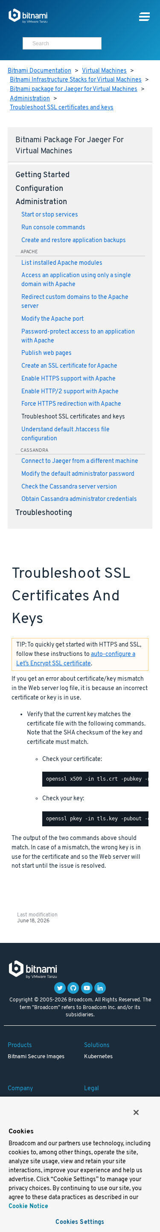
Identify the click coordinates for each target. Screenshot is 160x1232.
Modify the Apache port (52, 319)
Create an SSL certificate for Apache (69, 366)
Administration (30, 99)
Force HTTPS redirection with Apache (71, 404)
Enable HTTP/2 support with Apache (70, 391)
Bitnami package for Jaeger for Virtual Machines (73, 89)
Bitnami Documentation (39, 71)
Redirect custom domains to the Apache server (74, 302)
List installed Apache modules (61, 263)
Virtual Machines (104, 71)
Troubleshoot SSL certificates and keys (61, 108)
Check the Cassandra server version (69, 487)
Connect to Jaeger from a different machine (79, 461)
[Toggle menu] (144, 17)
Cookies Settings (79, 1222)
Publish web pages (46, 353)
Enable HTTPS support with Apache (68, 379)
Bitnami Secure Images (36, 1056)
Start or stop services (49, 215)
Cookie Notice (28, 1206)
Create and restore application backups (73, 240)
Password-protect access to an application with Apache (78, 336)
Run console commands (53, 227)
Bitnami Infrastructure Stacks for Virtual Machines (76, 80)
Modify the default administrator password (77, 474)
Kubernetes (98, 1056)
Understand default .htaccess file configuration (65, 434)
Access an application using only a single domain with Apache (76, 280)
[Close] (136, 1112)
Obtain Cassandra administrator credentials (79, 499)
